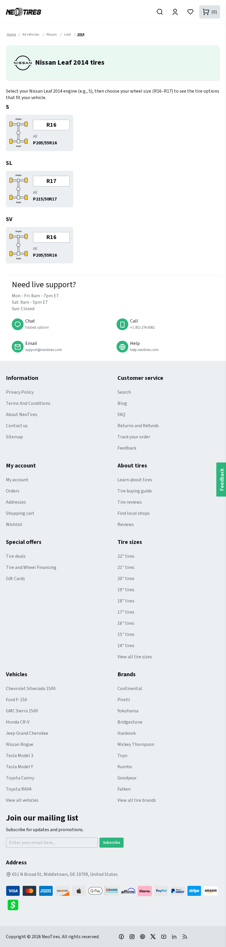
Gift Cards (15, 578)
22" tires (125, 556)
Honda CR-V (17, 722)
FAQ (121, 414)
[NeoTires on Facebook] (121, 936)
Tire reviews (129, 502)
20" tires (125, 578)
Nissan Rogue (19, 744)
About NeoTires (21, 414)
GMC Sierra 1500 (22, 711)
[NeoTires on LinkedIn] (174, 936)
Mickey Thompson (135, 744)
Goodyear (127, 778)
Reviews (125, 524)
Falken (124, 789)
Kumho (124, 767)
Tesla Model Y (19, 767)
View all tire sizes (134, 657)
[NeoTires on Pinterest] (142, 936)
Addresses (16, 502)
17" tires (125, 612)
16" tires (125, 623)
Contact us (17, 425)
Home (11, 34)
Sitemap (14, 437)
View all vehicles (22, 800)
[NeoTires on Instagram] (132, 936)
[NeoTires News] (185, 936)
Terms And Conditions (28, 403)
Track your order (133, 437)
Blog (122, 403)
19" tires (125, 590)
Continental (129, 688)
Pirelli (123, 700)
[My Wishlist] (190, 12)
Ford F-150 (16, 700)
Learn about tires (134, 480)
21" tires (125, 567)
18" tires (125, 601)
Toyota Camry (20, 778)
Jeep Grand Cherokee (27, 733)
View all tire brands (136, 800)
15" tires (125, 634)
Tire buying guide (134, 491)
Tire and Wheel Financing (31, 567)
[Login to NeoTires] (175, 12)
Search (124, 392)
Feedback (126, 448)
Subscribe (111, 842)
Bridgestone (129, 722)
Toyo (122, 755)
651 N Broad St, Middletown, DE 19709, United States (64, 874)
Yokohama (127, 711)
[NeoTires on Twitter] (153, 936)
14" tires (125, 645)
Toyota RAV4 (18, 789)
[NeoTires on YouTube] (164, 936)
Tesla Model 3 (19, 755)
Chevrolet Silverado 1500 (31, 688)
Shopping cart (20, 513)
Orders (12, 491)
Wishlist (14, 524)
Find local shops (133, 513)
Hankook (126, 733)
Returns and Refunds (138, 425)
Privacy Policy (20, 392)
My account (17, 480)
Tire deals (16, 556)
